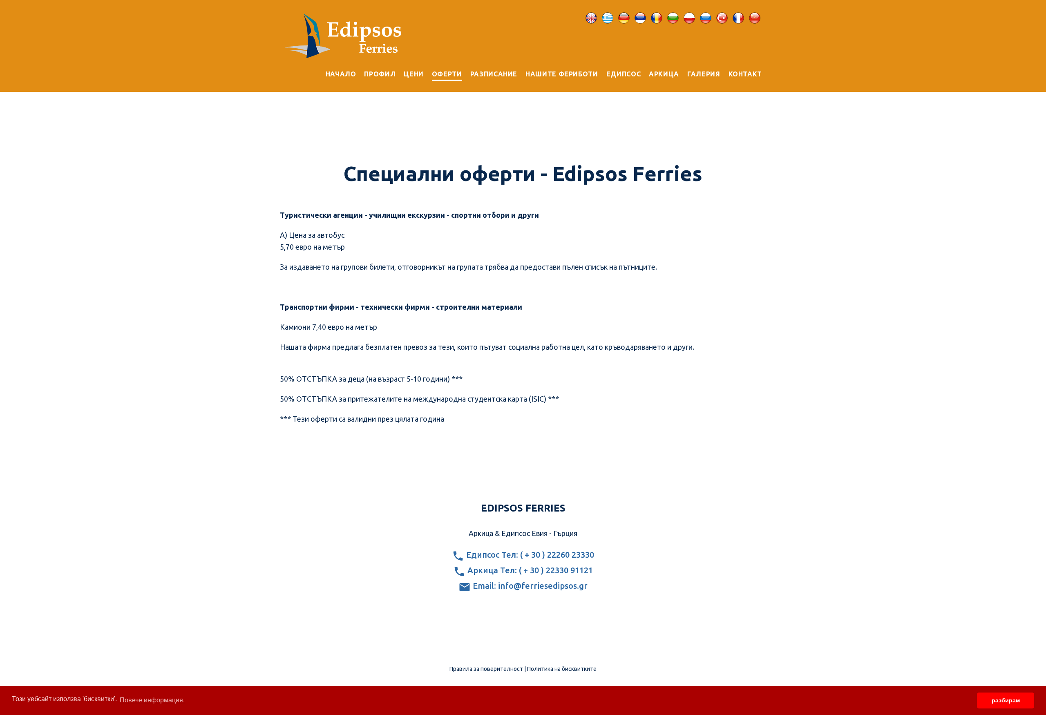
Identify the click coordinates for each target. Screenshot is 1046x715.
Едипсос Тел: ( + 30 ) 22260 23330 (529, 554)
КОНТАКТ (745, 74)
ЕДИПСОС (623, 74)
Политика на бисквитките (562, 669)
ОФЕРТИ (447, 74)
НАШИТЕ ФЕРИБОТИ (561, 74)
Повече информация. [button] (152, 700)
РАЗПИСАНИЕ (493, 74)
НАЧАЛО (341, 74)
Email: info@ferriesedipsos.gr (529, 585)
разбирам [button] (1006, 700)
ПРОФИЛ (380, 74)
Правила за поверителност (486, 669)
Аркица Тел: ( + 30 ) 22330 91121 (529, 570)
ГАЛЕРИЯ (703, 74)
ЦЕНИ (414, 74)
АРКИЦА (664, 74)
